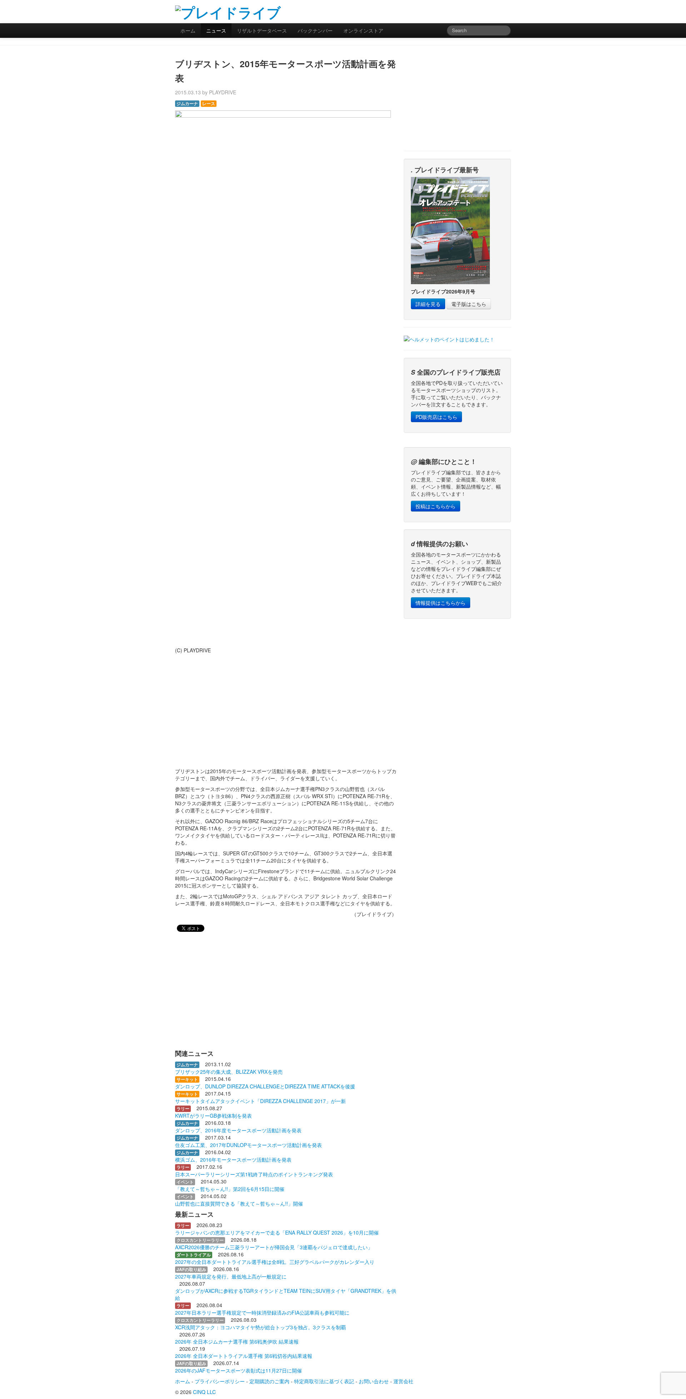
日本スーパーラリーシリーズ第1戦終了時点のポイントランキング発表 (254, 1174)
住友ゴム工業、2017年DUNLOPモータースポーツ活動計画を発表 (248, 1144)
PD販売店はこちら (436, 416)
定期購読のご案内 (269, 1381)
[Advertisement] (427, 10)
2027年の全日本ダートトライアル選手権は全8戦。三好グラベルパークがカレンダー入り (274, 1261)
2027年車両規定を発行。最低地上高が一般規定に (231, 1276)
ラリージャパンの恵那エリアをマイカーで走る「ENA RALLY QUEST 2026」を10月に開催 (277, 1232)
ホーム (187, 30)
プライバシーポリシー (220, 1381)
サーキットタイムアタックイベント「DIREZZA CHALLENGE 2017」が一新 (260, 1100)
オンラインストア (363, 30)
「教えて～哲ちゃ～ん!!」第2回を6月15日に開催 (229, 1188)
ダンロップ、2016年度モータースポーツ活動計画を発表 (238, 1130)
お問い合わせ (374, 1381)
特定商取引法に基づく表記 (324, 1381)
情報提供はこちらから (441, 602)
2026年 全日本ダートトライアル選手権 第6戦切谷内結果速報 (243, 1355)
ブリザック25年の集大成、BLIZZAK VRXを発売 (229, 1071)
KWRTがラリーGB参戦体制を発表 (213, 1115)
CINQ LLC (204, 1391)
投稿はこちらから (436, 506)
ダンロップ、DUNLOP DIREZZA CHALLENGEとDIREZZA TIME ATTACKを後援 (265, 1086)
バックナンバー (315, 30)
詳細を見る (428, 303)
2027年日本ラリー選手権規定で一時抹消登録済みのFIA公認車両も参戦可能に (262, 1312)
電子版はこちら (468, 303)
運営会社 (403, 1381)
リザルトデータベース (262, 30)
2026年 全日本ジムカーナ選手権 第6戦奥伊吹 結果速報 (237, 1341)
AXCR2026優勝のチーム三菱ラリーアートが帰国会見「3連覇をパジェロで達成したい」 (274, 1247)
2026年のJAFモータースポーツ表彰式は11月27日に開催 (238, 1370)
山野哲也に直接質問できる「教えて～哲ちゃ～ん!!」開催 (239, 1203)
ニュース (216, 30)
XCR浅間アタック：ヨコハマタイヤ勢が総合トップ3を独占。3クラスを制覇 (260, 1327)
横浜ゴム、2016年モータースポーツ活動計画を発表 (233, 1159)
